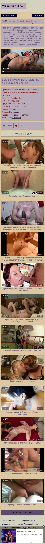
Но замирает (14, 112)
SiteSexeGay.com (20, 30)
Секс (15, 512)
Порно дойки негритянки (18, 115)
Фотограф (16, 118)
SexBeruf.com (17, 43)
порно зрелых (25, 512)
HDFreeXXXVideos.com (31, 36)
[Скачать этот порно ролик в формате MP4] (21, 126)
